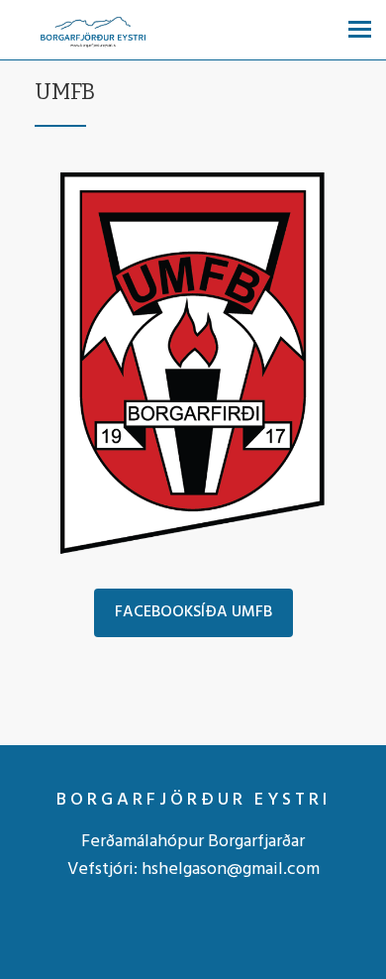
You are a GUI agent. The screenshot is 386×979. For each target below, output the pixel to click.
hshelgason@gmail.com (231, 869)
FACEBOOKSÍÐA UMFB (193, 612)
